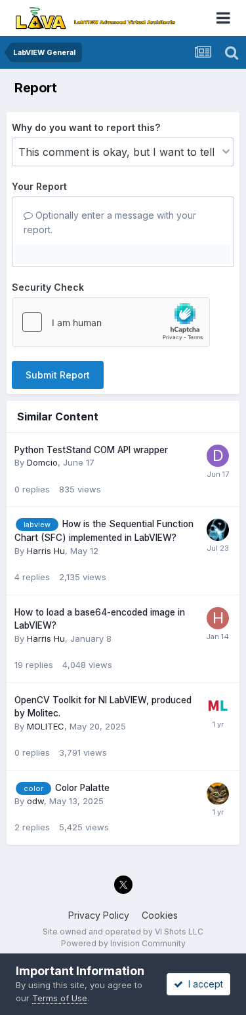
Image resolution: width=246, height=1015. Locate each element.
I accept (203, 983)
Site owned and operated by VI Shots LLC (123, 931)
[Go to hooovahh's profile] (218, 530)
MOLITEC (45, 726)
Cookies (160, 915)
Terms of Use (59, 998)
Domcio (42, 462)
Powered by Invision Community (123, 943)
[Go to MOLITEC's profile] (218, 706)
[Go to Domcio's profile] (218, 456)
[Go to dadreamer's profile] (218, 794)
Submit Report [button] (58, 374)
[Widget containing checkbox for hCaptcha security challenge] (111, 322)
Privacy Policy (98, 915)
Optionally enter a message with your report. (110, 222)
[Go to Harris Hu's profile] (218, 618)
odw (35, 801)
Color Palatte (82, 788)
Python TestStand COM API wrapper (91, 450)
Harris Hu (46, 550)
